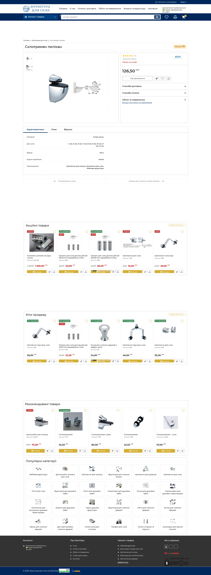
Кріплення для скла (132, 257)
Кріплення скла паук (164, 257)
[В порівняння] (168, 78)
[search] (157, 17)
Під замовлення (137, 78)
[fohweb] (171, 546)
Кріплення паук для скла (38, 346)
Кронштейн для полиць (37, 436)
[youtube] (166, 546)
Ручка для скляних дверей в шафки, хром (104, 347)
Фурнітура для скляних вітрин (131, 555)
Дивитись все (123, 562)
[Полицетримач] (138, 421)
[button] (94, 360)
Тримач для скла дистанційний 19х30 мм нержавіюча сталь (73, 258)
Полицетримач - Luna (166, 436)
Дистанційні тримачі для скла (131, 549)
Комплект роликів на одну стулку (39, 258)
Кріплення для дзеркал (129, 559)
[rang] (176, 546)
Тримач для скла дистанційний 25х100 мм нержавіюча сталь (105, 258)
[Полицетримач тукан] (105, 421)
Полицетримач (66, 436)
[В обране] (162, 78)
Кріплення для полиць (128, 552)
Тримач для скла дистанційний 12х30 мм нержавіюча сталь (73, 347)
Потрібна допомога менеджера (156, 78)
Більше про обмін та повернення (137, 102)
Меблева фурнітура (127, 546)
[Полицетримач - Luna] (171, 421)
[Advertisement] (42, 29)
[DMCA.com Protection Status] (176, 565)
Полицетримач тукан (101, 436)
